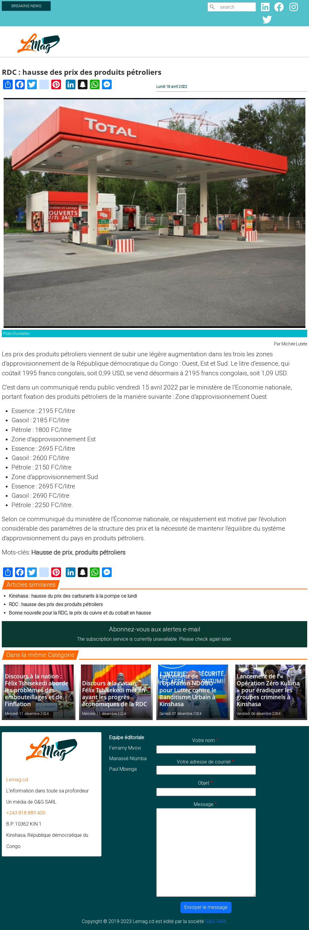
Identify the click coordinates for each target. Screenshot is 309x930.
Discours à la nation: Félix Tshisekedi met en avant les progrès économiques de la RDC (114, 693)
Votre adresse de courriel (204, 762)
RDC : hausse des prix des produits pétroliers (56, 604)
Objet (203, 783)
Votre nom (203, 740)
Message (203, 804)
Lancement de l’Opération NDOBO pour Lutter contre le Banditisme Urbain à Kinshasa (187, 690)
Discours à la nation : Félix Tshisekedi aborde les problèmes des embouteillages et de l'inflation (36, 690)
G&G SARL (216, 921)
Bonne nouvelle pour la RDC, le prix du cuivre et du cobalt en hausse (80, 613)
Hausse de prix (51, 552)
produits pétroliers (100, 552)
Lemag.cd (17, 779)
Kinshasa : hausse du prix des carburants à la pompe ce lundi (73, 596)
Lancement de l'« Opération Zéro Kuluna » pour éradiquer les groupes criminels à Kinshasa (268, 690)
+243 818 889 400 (25, 813)
